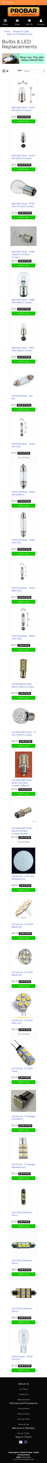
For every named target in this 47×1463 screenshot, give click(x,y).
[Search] (3, 3)
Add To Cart (23, 121)
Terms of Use (23, 1424)
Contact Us (23, 1394)
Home (7, 31)
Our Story (23, 1389)
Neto (32, 1459)
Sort (19, 70)
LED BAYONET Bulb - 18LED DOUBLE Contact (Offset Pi (22, 783)
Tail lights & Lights (21, 31)
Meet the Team (23, 1400)
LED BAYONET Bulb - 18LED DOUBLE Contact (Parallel (22, 831)
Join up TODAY (23, 1433)
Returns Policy (23, 1414)
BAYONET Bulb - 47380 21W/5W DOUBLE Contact (23, 254)
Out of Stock (23, 457)
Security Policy (23, 1419)
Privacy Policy (23, 1408)
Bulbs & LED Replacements (19, 34)
